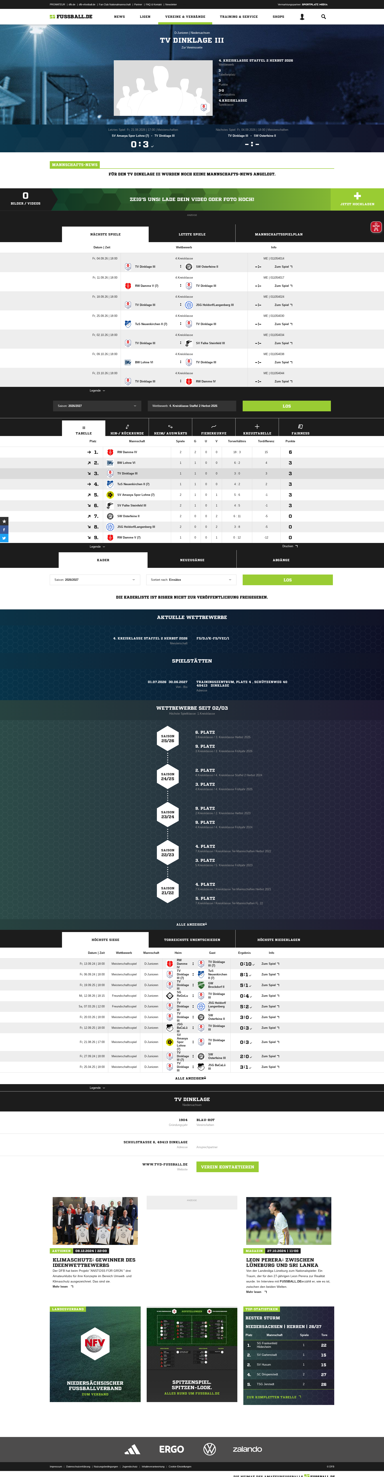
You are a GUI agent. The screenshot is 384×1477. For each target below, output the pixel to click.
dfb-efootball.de (87, 4)
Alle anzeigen (190, 924)
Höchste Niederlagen (278, 939)
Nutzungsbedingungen (106, 1466)
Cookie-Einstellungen (180, 1466)
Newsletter (171, 4)
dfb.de (72, 4)
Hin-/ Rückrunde (127, 433)
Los (287, 406)
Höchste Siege (105, 939)
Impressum (56, 1466)
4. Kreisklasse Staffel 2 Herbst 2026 (256, 60)
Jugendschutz (130, 1466)
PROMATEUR (57, 4)
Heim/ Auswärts (170, 433)
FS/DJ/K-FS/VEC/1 (212, 638)
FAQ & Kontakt (154, 4)
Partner (138, 4)
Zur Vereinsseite (192, 47)
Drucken (287, 546)
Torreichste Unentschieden (192, 939)
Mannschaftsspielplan (279, 234)
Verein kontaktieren (227, 1167)
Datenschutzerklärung (78, 1466)
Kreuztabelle (257, 433)
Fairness (301, 433)
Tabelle (84, 433)
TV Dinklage (192, 1099)
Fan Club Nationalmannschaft (115, 4)
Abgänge (281, 560)
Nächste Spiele (105, 234)
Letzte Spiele (192, 234)
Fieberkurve (213, 433)
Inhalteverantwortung (153, 1466)
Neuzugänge (192, 560)
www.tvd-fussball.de (165, 1164)
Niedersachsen (200, 32)
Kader (103, 560)
